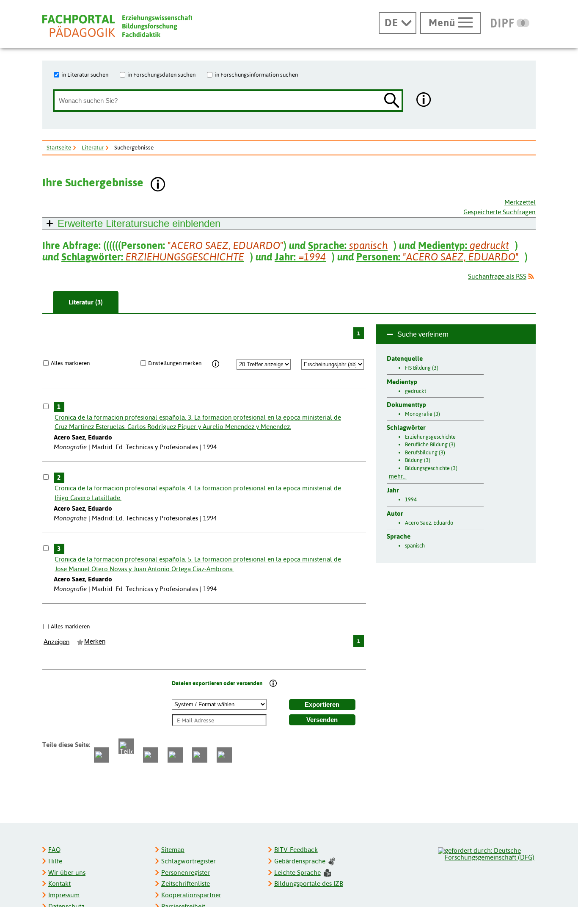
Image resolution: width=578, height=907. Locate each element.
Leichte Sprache (297, 872)
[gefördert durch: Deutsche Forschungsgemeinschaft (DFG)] (486, 852)
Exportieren (322, 704)
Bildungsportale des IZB (308, 883)
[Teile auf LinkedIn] (175, 755)
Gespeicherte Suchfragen (499, 212)
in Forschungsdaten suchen (161, 74)
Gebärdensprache (299, 861)
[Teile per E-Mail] (199, 755)
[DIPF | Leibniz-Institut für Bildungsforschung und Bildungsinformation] (510, 23)
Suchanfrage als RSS (497, 276)
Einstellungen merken (174, 362)
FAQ (54, 849)
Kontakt (59, 883)
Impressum (64, 895)
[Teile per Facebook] (101, 755)
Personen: (437, 257)
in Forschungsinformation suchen (256, 74)
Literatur (93, 147)
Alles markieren (70, 362)
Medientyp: (463, 245)
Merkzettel (520, 202)
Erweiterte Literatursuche (139, 223)
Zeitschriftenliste (185, 883)
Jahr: (300, 257)
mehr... (398, 476)
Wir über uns (66, 872)
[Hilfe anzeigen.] (424, 100)
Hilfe (55, 861)
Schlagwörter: (152, 257)
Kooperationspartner (191, 895)
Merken (94, 641)
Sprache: (348, 245)
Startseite (59, 147)
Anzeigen (56, 642)
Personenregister (185, 872)
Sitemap (172, 849)
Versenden (322, 719)
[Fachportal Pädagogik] (117, 26)
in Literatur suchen (84, 74)
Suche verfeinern (423, 334)
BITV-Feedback (296, 849)
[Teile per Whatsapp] (150, 755)
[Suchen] (392, 101)
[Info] (216, 364)
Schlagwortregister (188, 861)
